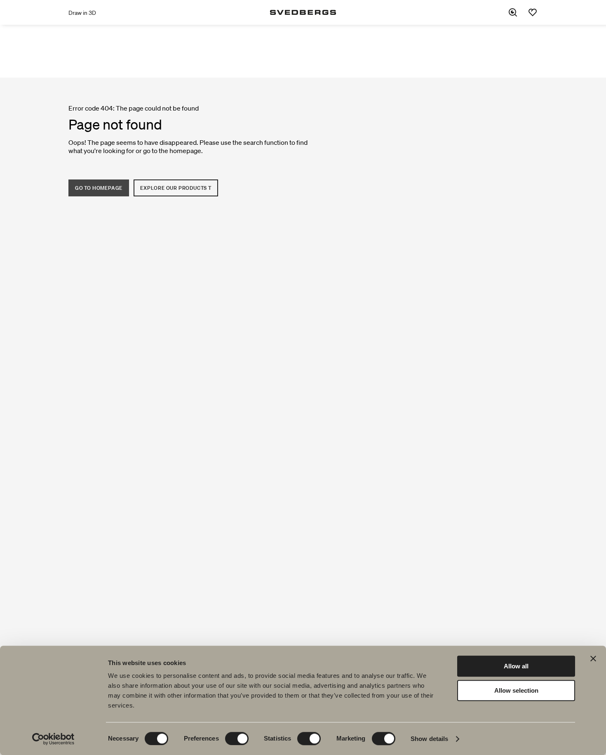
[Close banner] (593, 658)
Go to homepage (98, 187)
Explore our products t (175, 187)
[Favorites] (533, 12)
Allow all (516, 666)
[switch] (237, 738)
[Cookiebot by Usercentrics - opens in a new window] (53, 739)
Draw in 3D (82, 13)
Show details (429, 738)
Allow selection (516, 690)
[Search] (513, 12)
